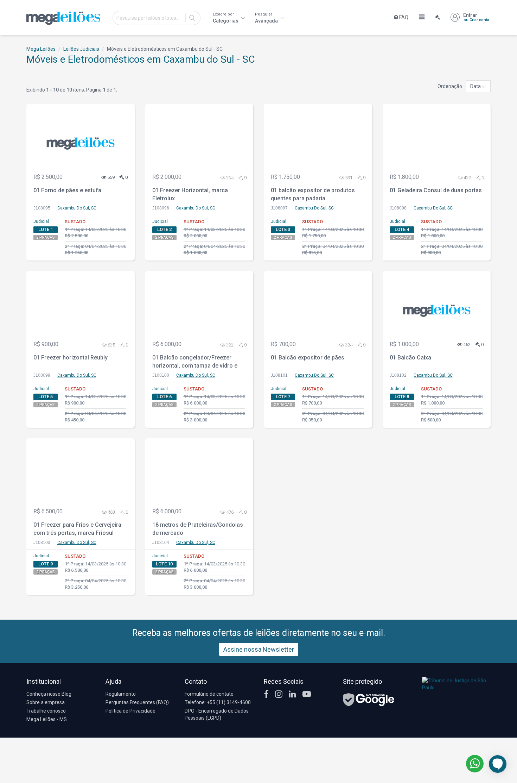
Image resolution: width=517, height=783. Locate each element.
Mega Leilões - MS (46, 719)
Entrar (476, 17)
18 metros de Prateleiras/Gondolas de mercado (197, 528)
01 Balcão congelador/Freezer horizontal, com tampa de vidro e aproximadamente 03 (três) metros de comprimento (197, 362)
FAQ (403, 17)
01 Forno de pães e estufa (67, 190)
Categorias (226, 18)
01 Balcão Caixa (410, 357)
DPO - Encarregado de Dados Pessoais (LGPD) (217, 714)
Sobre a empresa (45, 702)
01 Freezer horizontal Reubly (70, 357)
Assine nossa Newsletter (258, 649)
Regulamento (121, 694)
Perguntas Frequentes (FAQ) (137, 702)
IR (192, 18)
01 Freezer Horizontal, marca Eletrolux (190, 194)
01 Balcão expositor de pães (307, 357)
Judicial (41, 221)
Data (476, 86)
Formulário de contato (209, 694)
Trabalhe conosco (46, 711)
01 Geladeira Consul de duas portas (436, 190)
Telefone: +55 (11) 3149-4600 (218, 702)
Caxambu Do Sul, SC (76, 208)
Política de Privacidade (130, 711)
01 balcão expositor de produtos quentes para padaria (313, 194)
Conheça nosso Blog (48, 694)
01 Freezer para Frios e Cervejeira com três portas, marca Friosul (77, 528)
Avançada (267, 18)
